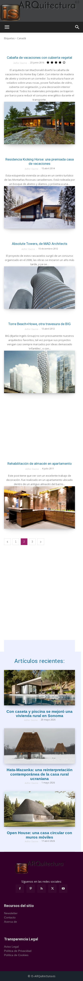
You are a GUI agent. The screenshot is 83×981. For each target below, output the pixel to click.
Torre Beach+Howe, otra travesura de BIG (39, 324)
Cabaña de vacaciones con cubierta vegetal (39, 58)
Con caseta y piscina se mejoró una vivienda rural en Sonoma (39, 713)
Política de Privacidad (17, 950)
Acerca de (10, 921)
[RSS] (41, 889)
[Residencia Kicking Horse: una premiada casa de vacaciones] (39, 207)
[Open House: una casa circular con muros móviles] (39, 809)
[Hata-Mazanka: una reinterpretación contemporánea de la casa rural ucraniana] (39, 746)
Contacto (10, 917)
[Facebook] (20, 889)
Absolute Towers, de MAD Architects (39, 244)
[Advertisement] (39, 424)
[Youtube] (63, 889)
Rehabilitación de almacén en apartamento (39, 464)
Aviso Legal (11, 946)
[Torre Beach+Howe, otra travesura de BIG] (39, 372)
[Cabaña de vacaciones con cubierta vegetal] (39, 123)
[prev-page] (7, 541)
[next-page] (40, 541)
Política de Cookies (16, 955)
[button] (6, 27)
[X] (52, 889)
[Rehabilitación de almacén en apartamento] (39, 507)
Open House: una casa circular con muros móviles (39, 835)
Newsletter (11, 913)
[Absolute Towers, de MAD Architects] (39, 287)
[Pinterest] (31, 889)
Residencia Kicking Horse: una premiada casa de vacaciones (39, 161)
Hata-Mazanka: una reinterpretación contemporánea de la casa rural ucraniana (40, 774)
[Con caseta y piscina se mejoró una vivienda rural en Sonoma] (39, 687)
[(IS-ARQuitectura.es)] (41, 11)
